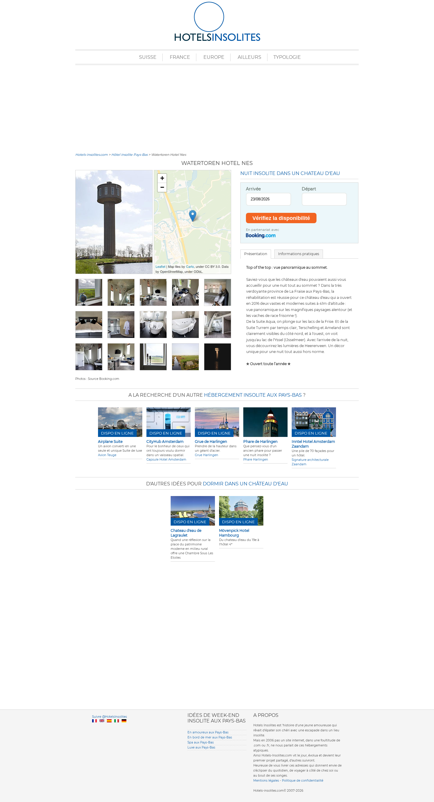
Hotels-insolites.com (91, 155)
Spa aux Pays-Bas (200, 742)
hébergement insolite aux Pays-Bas (253, 395)
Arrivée (253, 189)
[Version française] (94, 728)
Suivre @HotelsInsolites (109, 717)
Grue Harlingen (206, 455)
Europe (213, 57)
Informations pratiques (298, 254)
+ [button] (162, 178)
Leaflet (160, 266)
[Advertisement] (217, 108)
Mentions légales (266, 780)
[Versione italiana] (116, 728)
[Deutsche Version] (124, 728)
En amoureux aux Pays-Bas (208, 732)
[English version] (101, 728)
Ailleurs (249, 57)
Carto (190, 266)
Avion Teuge (107, 455)
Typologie (287, 57)
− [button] (162, 187)
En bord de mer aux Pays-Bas (209, 737)
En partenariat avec (262, 230)
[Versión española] (109, 728)
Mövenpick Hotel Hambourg (234, 532)
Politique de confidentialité (302, 780)
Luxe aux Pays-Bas (201, 747)
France (180, 57)
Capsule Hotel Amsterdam (166, 459)
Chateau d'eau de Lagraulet (186, 532)
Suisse (147, 57)
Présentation (255, 254)
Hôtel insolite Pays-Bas (129, 155)
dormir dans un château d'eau (245, 484)
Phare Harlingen (255, 459)
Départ (309, 189)
